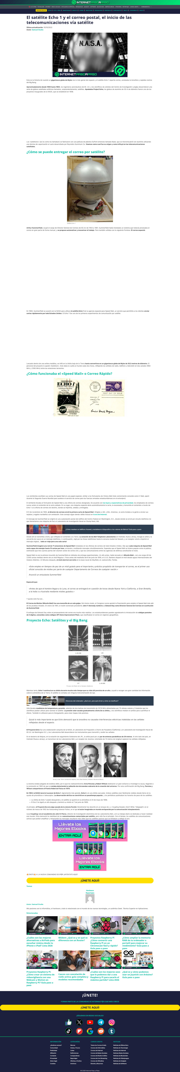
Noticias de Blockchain (120, 1055)
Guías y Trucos (75, 1048)
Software (93, 7)
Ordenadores (98, 10)
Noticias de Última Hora (120, 1045)
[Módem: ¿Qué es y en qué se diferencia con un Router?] (74, 925)
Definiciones (74, 1053)
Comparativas (75, 1055)
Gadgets (86, 7)
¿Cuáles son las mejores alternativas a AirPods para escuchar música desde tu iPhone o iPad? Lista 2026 (41, 941)
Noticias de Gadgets (119, 1061)
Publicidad (53, 1050)
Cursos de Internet (97, 1050)
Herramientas (145, 7)
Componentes (117, 10)
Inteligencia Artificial (68, 7)
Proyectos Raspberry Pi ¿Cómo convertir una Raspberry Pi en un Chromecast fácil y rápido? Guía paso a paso (104, 943)
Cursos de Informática (98, 1048)
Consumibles (133, 10)
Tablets (125, 10)
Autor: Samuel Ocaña (35, 904)
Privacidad (53, 1058)
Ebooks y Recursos (97, 1063)
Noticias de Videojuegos (121, 1058)
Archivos (73, 1063)
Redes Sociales (56, 7)
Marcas (72, 1045)
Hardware (90, 890)
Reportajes (126, 7)
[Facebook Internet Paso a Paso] (68, 1022)
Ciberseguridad (109, 7)
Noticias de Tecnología (120, 1048)
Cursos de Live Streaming (99, 1058)
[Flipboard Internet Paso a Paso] (79, 1031)
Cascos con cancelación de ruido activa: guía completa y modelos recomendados (73, 977)
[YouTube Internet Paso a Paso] (90, 1022)
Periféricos (107, 10)
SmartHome (89, 10)
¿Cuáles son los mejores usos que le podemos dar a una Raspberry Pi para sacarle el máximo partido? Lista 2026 (105, 975)
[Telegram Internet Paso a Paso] (100, 1022)
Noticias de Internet (119, 1050)
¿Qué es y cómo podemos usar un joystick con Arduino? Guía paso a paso (137, 974)
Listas (72, 1050)
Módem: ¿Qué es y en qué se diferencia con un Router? (73, 939)
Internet (48, 7)
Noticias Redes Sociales (121, 1053)
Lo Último (33, 7)
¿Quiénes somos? (56, 1045)
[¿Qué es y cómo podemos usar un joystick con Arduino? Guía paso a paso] (137, 959)
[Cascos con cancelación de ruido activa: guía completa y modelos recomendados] (74, 960)
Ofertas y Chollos (76, 1061)
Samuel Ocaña (37, 30)
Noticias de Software (120, 1063)
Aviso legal (53, 1061)
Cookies (53, 1063)
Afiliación (53, 1053)
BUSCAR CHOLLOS (41, 10)
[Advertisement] (90, 108)
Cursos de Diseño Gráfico (99, 1055)
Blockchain (100, 7)
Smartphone (66, 10)
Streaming (118, 7)
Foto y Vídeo (57, 10)
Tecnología (40, 7)
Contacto (53, 1055)
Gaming (81, 10)
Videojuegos (79, 7)
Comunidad (54, 1048)
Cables (141, 10)
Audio (49, 10)
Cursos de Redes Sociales (99, 1053)
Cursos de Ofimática (97, 1061)
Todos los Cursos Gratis (98, 1045)
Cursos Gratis (134, 7)
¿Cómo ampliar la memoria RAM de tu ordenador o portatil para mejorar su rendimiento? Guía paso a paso (136, 943)
